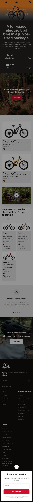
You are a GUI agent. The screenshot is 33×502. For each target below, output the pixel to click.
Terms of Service (17, 497)
